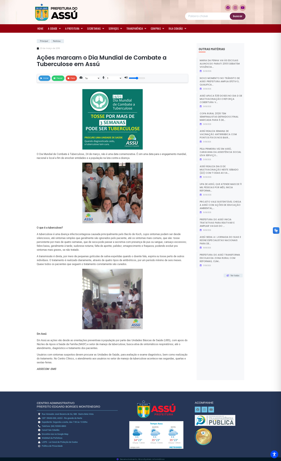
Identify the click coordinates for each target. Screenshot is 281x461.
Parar (73, 78)
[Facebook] (228, 7)
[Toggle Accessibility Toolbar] (274, 454)
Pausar (59, 78)
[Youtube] (242, 7)
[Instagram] (235, 7)
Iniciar (45, 78)
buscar (237, 16)
